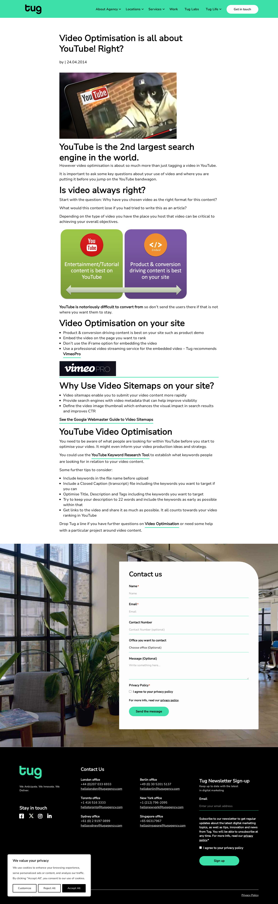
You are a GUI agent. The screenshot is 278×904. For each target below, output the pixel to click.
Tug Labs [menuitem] (192, 9)
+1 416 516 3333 (93, 803)
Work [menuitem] (173, 9)
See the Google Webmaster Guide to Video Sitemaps (106, 419)
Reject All (49, 888)
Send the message (149, 711)
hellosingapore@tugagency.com (163, 825)
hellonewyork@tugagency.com (161, 807)
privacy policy (169, 700)
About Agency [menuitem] (107, 9)
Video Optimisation (162, 523)
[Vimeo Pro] (139, 369)
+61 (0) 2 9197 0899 (95, 821)
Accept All (74, 888)
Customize (24, 888)
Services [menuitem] (155, 9)
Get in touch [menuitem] (242, 9)
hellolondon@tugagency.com (101, 789)
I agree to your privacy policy (153, 692)
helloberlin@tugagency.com (160, 789)
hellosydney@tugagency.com (101, 825)
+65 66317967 (151, 821)
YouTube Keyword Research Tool (120, 454)
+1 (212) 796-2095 (153, 803)
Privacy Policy (250, 895)
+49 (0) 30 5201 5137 (155, 784)
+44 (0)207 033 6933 (96, 784)
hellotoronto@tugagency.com (102, 807)
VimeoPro (72, 353)
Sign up (219, 861)
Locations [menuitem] (133, 9)
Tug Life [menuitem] (212, 9)
